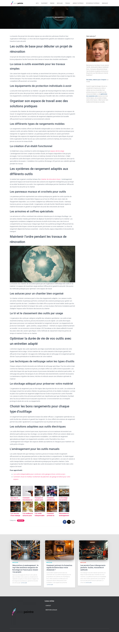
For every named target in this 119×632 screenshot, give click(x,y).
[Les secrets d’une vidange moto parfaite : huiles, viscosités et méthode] (93, 550)
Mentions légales (51, 610)
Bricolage (60, 3)
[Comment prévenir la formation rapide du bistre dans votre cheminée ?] (59, 550)
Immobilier (105, 3)
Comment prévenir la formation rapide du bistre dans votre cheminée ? (59, 567)
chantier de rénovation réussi (50, 179)
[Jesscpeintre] (17, 3)
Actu (37, 3)
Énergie (52, 3)
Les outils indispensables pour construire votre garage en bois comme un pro (39, 474)
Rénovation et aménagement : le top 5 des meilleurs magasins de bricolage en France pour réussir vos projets (25, 568)
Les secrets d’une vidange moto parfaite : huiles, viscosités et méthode (92, 567)
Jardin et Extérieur (78, 3)
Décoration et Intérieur (92, 3)
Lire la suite (24, 582)
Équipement (44, 3)
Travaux (67, 3)
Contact (48, 605)
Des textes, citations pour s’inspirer (96, 79)
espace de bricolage (57, 151)
